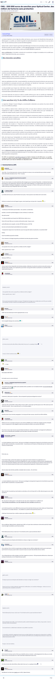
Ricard (6, 325)
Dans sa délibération (7, 52)
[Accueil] (3, 2)
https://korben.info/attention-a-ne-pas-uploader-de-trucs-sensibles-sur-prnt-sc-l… (21, 502)
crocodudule (7, 273)
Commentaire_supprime (10, 435)
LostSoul (6, 253)
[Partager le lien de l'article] (3, 678)
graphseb (7, 168)
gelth (6, 536)
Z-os (6, 316)
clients (15, 672)
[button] (53, 2)
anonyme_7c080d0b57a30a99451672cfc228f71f (15, 178)
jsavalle (6, 400)
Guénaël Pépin (6, 34)
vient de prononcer (30, 47)
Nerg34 (6, 650)
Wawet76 (7, 410)
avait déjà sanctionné (20, 157)
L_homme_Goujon (9, 190)
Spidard (6, 496)
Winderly (6, 205)
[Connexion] (49, 2)
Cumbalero (7, 544)
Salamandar (7, 392)
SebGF (6, 594)
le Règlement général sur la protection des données (18, 150)
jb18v (6, 360)
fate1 (6, 668)
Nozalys (6, 262)
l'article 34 (48, 139)
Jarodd (6, 368)
